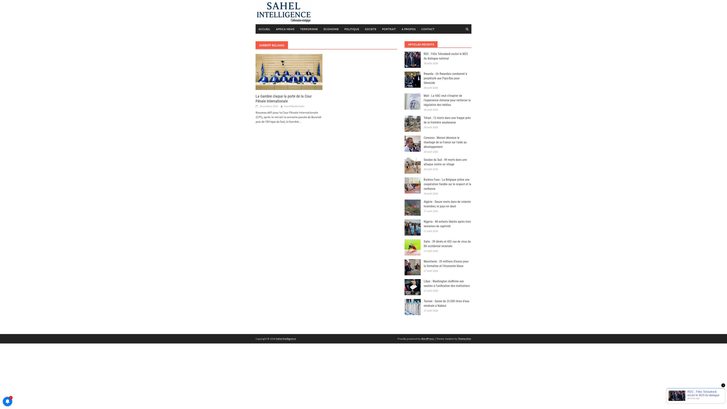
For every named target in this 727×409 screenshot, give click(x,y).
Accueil (264, 29)
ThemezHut (464, 338)
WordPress (427, 338)
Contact (427, 29)
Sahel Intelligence (286, 338)
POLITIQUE (351, 29)
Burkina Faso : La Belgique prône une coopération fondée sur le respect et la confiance (447, 184)
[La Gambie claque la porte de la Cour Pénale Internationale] (289, 71)
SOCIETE (370, 29)
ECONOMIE (331, 29)
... (300, 121)
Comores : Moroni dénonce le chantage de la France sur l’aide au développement (445, 142)
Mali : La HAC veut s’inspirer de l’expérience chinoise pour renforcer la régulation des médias (447, 100)
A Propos (409, 29)
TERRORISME (309, 29)
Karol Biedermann (294, 106)
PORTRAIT (389, 29)
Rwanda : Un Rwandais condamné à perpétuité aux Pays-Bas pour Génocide (445, 78)
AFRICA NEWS (285, 29)
